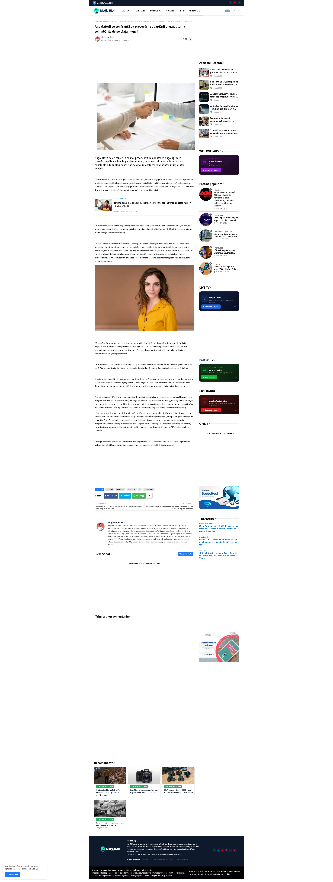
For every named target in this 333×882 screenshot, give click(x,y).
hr (139, 489)
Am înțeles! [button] (13, 874)
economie (131, 489)
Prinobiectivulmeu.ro (180, 859)
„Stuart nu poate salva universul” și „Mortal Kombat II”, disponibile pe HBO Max (226, 251)
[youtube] (234, 2)
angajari (110, 489)
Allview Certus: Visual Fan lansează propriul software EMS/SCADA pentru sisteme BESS (224, 95)
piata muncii (115, 21)
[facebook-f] (230, 2)
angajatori (120, 489)
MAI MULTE (194, 11)
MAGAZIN (170, 11)
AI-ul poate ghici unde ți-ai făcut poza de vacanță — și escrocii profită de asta (109, 792)
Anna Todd (203, 551)
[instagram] (226, 850)
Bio (205, 872)
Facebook (112, 496)
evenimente (204, 537)
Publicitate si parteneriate (228, 872)
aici (139, 852)
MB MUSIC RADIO (164, 859)
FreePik (169, 875)
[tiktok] (235, 850)
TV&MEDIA (155, 11)
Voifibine (152, 859)
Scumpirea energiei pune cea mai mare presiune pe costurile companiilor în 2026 (223, 132)
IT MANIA (144, 859)
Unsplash (155, 875)
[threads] (239, 2)
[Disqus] (144, 651)
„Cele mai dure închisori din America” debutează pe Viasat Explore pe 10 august (225, 235)
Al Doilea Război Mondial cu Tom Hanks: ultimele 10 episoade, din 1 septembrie (224, 107)
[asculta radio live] (239, 10)
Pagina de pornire (101, 21)
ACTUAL (126, 11)
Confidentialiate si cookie (218, 874)
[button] (227, 11)
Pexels (147, 875)
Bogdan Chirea (115, 522)
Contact (211, 872)
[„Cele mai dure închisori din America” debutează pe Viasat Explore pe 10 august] (205, 235)
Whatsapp (140, 496)
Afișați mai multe (185, 554)
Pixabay (162, 875)
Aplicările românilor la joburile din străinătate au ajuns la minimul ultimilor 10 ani (224, 71)
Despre (199, 872)
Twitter (126, 496)
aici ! (180, 854)
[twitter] (218, 850)
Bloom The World (206, 524)
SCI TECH (140, 11)
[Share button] (149, 496)
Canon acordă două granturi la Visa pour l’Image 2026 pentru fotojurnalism (110, 825)
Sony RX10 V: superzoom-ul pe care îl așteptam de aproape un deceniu (144, 791)
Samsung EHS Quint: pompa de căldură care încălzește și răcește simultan (224, 83)
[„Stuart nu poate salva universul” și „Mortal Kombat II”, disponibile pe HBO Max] (205, 252)
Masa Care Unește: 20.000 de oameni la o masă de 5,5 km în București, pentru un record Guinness (218, 529)
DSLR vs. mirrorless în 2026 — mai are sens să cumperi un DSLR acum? (178, 791)
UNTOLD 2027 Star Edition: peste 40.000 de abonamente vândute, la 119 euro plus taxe (219, 542)
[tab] (126, 11)
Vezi (33, 869)
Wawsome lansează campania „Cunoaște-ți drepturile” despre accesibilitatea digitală (221, 120)
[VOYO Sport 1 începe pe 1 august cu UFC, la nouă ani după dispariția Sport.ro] (205, 219)
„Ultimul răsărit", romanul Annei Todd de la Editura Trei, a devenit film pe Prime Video (218, 556)
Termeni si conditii (197, 874)
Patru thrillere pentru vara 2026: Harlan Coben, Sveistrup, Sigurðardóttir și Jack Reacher (226, 268)
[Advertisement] (144, 61)
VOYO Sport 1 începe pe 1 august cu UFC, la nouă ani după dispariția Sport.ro (226, 219)
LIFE (182, 11)
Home (192, 872)
